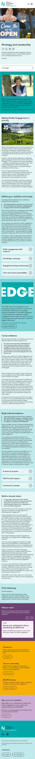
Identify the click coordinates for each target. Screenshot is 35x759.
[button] (13, 49)
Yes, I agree (6, 754)
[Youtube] (7, 734)
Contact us (7, 656)
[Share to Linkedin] (6, 49)
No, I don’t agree (18, 754)
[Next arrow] (31, 618)
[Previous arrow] (27, 618)
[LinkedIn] (3, 734)
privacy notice (14, 710)
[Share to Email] (9, 49)
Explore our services (10, 688)
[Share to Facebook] (3, 49)
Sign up (5, 715)
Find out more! (8, 673)
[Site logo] (9, 4)
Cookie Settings (6, 749)
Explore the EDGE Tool (9, 326)
